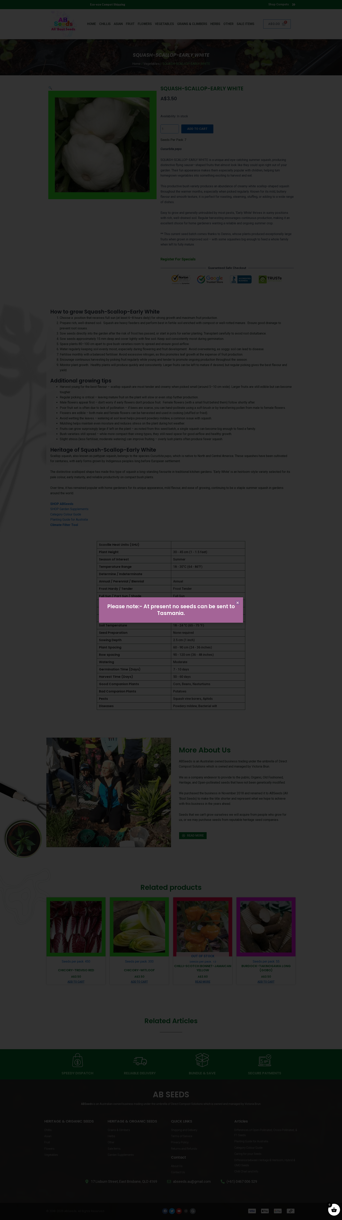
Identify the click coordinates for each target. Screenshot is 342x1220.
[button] (237, 602)
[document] (171, 610)
